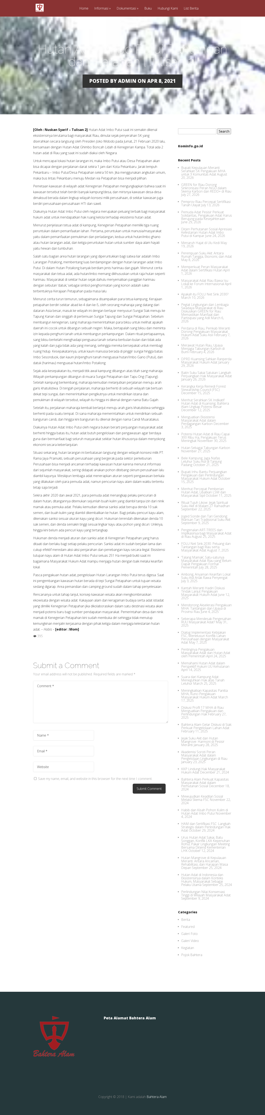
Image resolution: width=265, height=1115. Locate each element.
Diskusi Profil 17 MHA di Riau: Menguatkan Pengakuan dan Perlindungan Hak (202, 710)
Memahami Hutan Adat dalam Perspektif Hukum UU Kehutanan (205, 665)
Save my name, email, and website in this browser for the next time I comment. (95, 778)
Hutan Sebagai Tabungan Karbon (205, 447)
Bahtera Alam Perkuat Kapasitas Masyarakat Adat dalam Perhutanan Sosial (205, 782)
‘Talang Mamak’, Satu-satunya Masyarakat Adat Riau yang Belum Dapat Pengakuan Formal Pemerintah (206, 562)
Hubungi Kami (168, 9)
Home (83, 9)
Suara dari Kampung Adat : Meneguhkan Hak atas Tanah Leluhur (202, 680)
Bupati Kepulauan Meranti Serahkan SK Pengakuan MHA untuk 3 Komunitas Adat (203, 171)
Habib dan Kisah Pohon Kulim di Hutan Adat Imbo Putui (204, 812)
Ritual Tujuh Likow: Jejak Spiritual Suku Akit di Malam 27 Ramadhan (205, 504)
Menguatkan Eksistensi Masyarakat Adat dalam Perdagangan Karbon (198, 420)
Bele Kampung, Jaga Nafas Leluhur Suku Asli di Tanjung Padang (201, 461)
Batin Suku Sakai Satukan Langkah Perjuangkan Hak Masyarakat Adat (206, 374)
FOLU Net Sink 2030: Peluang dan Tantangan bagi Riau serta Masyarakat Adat (206, 547)
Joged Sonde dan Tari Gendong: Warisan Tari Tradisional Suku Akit (205, 518)
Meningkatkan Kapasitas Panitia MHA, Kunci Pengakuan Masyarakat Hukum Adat (204, 693)
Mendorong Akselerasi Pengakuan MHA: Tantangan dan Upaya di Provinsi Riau (206, 608)
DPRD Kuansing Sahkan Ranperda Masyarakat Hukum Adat (206, 361)
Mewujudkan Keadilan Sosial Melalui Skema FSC (202, 798)
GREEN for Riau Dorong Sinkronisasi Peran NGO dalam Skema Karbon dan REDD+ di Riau (206, 188)
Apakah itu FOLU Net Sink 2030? (204, 294)
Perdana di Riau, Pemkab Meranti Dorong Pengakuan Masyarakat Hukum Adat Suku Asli (205, 331)
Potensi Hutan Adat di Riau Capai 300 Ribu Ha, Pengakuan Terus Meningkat (205, 437)
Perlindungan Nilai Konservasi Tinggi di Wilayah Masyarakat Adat (206, 893)
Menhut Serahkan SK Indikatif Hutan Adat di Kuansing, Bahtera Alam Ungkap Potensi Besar (205, 403)
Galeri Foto (189, 933)
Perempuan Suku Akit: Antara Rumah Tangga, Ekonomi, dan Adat (206, 255)
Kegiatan (187, 947)
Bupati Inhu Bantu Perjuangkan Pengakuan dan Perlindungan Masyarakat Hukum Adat (204, 475)
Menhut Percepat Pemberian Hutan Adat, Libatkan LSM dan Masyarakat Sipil (203, 492)
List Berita (191, 9)
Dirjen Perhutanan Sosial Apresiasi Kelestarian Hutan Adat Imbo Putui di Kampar (206, 232)
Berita (185, 919)
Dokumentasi (126, 9)
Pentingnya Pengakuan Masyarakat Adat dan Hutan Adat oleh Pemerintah (205, 652)
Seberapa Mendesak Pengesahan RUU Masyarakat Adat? (206, 620)
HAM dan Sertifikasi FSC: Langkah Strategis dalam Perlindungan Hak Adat (205, 827)
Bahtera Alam (157, 1096)
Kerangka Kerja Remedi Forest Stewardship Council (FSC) (203, 388)
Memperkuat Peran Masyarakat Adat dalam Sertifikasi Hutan (204, 268)
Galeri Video (190, 940)
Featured (188, 926)
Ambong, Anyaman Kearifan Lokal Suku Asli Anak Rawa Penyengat (205, 576)
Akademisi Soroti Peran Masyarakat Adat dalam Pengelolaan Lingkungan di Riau (204, 755)
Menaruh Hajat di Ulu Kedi (200, 242)
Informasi (101, 9)
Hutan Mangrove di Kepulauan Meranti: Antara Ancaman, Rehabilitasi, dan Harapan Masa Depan (204, 862)
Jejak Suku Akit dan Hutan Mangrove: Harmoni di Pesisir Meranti (202, 741)
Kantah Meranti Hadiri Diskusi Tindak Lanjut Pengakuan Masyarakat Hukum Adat (203, 591)
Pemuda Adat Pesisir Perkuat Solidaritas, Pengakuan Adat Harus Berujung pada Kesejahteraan (206, 215)
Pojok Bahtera (191, 955)
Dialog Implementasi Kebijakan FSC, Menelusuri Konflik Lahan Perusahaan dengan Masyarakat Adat (205, 637)
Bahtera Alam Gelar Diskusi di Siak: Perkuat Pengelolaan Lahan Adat (206, 726)
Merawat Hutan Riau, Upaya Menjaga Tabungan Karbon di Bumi (203, 348)
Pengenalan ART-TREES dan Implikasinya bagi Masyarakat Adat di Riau (206, 533)
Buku (148, 9)
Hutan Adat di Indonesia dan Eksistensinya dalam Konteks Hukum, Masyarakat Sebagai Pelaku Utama (202, 879)
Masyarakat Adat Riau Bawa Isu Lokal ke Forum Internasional (204, 282)
